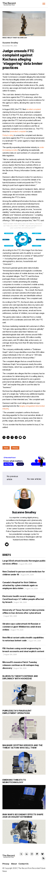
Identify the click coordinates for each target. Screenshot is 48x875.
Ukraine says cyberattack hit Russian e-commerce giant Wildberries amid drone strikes (21, 627)
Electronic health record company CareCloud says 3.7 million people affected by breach (23, 599)
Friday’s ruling (7, 135)
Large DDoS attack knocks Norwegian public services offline (23, 562)
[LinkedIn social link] (26, 854)
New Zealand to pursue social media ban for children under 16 (23, 573)
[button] (43, 3)
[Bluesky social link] (42, 854)
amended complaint (18, 131)
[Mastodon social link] (37, 854)
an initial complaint (33, 109)
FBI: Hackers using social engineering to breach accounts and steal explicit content (23, 651)
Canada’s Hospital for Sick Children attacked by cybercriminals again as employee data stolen (20, 585)
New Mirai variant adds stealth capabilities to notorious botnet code (23, 639)
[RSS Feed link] (43, 858)
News (6, 448)
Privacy (15, 448)
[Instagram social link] (32, 854)
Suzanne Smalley (10, 42)
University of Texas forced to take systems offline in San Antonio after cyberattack (23, 613)
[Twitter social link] (21, 854)
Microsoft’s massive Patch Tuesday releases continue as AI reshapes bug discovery (20, 665)
